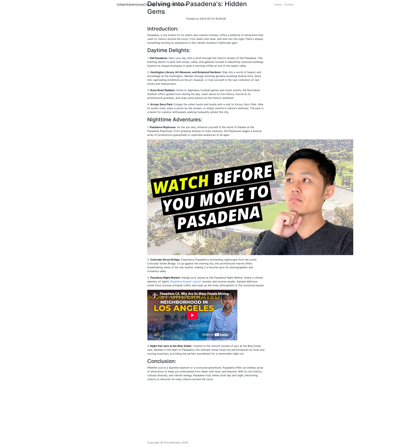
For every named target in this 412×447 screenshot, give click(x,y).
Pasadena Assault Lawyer (185, 281)
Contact (289, 4)
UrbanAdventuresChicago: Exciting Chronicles (152, 4)
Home (278, 4)
